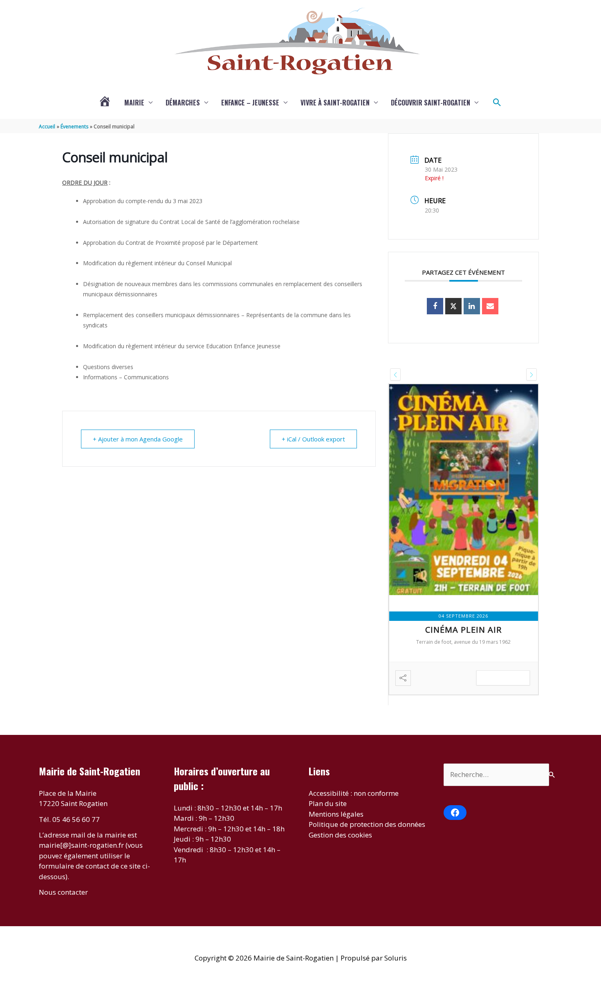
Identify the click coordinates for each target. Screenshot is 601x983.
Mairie (134, 102)
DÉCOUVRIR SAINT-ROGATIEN (430, 102)
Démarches (183, 102)
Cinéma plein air (463, 629)
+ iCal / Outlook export (313, 439)
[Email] (490, 306)
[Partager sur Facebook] (435, 306)
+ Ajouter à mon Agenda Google (138, 439)
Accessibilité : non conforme (354, 793)
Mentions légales (336, 814)
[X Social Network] (453, 306)
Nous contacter (63, 892)
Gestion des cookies (340, 835)
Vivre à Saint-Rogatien (335, 102)
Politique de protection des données (367, 824)
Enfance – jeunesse (250, 102)
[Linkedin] (472, 306)
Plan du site (328, 803)
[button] (497, 102)
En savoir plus (503, 677)
